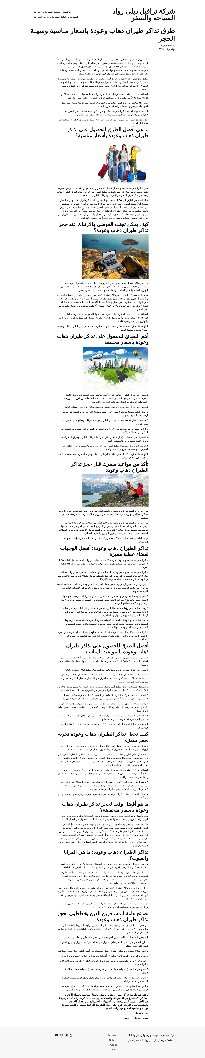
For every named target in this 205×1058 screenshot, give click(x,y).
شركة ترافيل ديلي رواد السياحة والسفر (144, 14)
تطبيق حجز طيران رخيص (136, 1017)
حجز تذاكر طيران (140, 1012)
